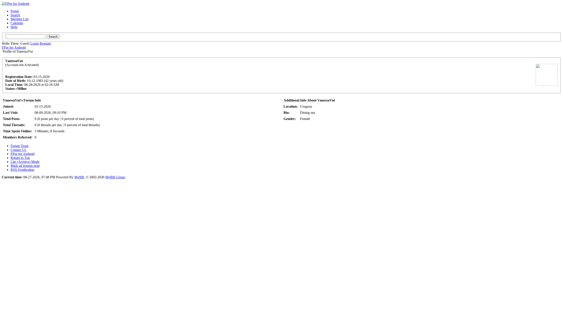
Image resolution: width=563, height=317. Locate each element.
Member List (19, 19)
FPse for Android (14, 47)
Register (45, 43)
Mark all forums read (25, 166)
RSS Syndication (22, 169)
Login (34, 43)
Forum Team (19, 146)
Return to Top (20, 158)
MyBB (79, 177)
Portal (15, 11)
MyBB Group (115, 177)
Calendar (17, 23)
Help (14, 27)
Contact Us (18, 150)
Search (15, 15)
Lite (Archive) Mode (25, 162)
